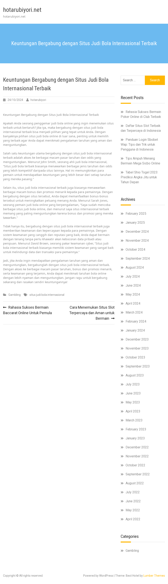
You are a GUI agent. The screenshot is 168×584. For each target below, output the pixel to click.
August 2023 (135, 375)
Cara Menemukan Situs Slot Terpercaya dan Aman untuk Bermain (92, 312)
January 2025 (135, 222)
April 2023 (133, 411)
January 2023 (135, 438)
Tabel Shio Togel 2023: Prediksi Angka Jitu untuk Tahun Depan (139, 177)
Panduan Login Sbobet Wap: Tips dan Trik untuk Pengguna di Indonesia (139, 144)
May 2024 (133, 294)
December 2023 (137, 339)
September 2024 (138, 258)
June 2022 (133, 501)
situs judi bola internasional (47, 294)
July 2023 (133, 384)
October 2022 (135, 465)
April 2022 (133, 519)
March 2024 (134, 312)
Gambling (14, 294)
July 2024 (133, 276)
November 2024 (137, 240)
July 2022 (133, 492)
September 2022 (138, 474)
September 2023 (138, 366)
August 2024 (135, 267)
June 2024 (133, 285)
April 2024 (133, 303)
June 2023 (133, 393)
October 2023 (135, 357)
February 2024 (136, 321)
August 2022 (135, 483)
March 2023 (134, 420)
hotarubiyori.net (22, 9)
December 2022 (137, 447)
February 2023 (136, 429)
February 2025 (136, 214)
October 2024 (135, 249)
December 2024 (137, 231)
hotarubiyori (38, 100)
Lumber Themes (154, 575)
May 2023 (133, 402)
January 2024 (135, 330)
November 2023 (137, 348)
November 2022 (137, 456)
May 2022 (133, 510)
